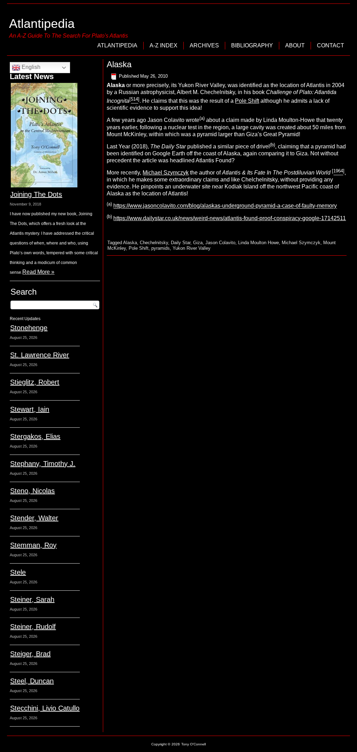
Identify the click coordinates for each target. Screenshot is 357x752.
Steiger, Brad (30, 654)
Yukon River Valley (192, 248)
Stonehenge (28, 328)
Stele (18, 572)
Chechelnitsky (154, 242)
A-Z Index (163, 45)
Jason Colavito (220, 242)
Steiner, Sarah (32, 599)
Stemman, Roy (33, 545)
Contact (330, 45)
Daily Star (180, 242)
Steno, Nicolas (32, 491)
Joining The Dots (36, 194)
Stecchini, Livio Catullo (44, 708)
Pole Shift (247, 101)
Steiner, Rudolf (33, 626)
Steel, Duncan (32, 681)
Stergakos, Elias (35, 436)
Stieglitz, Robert (34, 382)
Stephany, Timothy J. (42, 463)
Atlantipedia (42, 23)
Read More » (38, 272)
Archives (204, 45)
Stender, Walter (34, 518)
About (295, 45)
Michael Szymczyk (166, 173)
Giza (198, 242)
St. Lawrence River (39, 355)
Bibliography (252, 45)
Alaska (130, 242)
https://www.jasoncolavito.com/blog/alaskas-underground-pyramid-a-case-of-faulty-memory (225, 206)
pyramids (160, 248)
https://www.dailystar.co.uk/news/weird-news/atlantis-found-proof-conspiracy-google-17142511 (229, 218)
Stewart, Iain (29, 409)
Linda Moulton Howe (258, 242)
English (30, 67)
